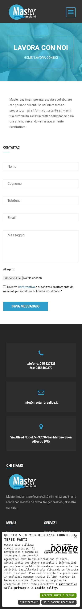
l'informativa (27, 287)
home (28, 57)
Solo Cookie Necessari (59, 602)
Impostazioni (29, 602)
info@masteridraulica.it (41, 402)
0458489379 (44, 368)
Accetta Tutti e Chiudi (58, 595)
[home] (22, 5)
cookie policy (46, 587)
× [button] (76, 536)
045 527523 (48, 363)
